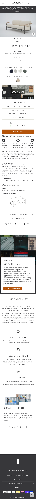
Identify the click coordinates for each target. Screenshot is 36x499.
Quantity (18, 57)
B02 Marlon (16, 71)
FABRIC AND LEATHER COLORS (18, 67)
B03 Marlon (20, 71)
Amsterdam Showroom (17, 471)
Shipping (15, 53)
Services (17, 479)
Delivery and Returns (18, 114)
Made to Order (18, 110)
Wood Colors (18, 76)
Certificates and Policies (17, 475)
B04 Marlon (25, 71)
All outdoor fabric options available (13, 190)
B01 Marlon (11, 71)
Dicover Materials (12, 288)
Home (17, 41)
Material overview (18, 103)
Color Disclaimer (18, 218)
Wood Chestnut (18, 80)
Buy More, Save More (18, 117)
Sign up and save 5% (17, 483)
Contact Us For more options (18, 106)
